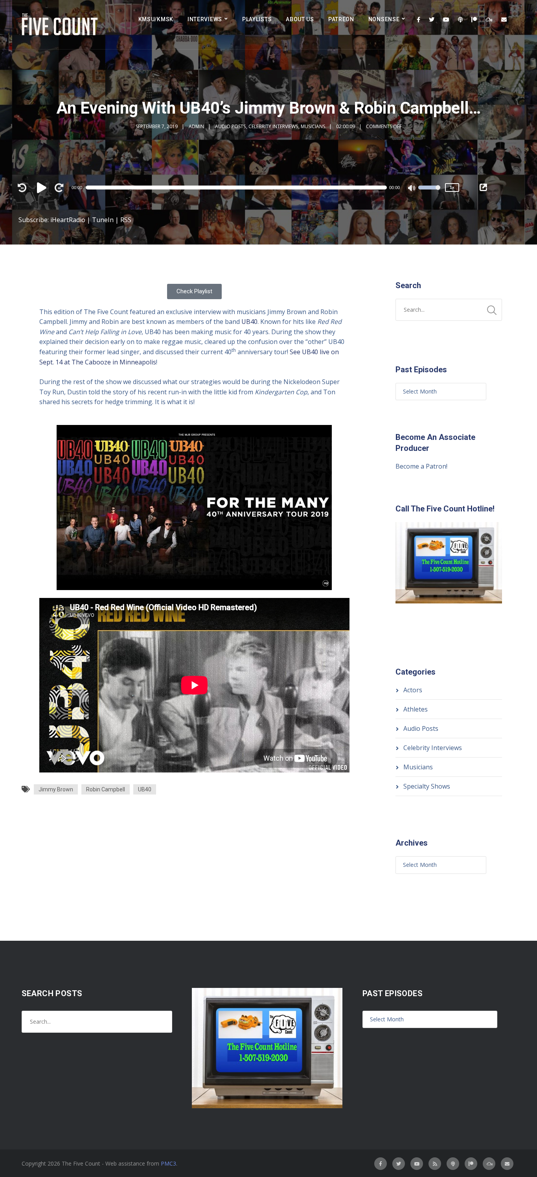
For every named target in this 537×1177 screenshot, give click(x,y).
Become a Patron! (421, 466)
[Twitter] (432, 19)
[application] (240, 187)
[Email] (504, 19)
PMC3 (168, 1163)
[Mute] (412, 189)
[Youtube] (446, 19)
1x (452, 187)
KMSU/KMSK (155, 19)
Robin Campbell (105, 789)
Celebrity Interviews (273, 126)
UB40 (249, 321)
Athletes (415, 709)
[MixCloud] (489, 19)
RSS (125, 219)
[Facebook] (418, 19)
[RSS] (434, 1163)
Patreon (341, 19)
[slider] (429, 193)
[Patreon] (474, 19)
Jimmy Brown (56, 789)
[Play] (43, 187)
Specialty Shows (426, 786)
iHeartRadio (67, 219)
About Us (300, 19)
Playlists (257, 19)
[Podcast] (460, 19)
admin (196, 126)
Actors (412, 690)
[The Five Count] (61, 24)
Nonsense (384, 19)
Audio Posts (230, 126)
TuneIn (103, 219)
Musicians (313, 126)
